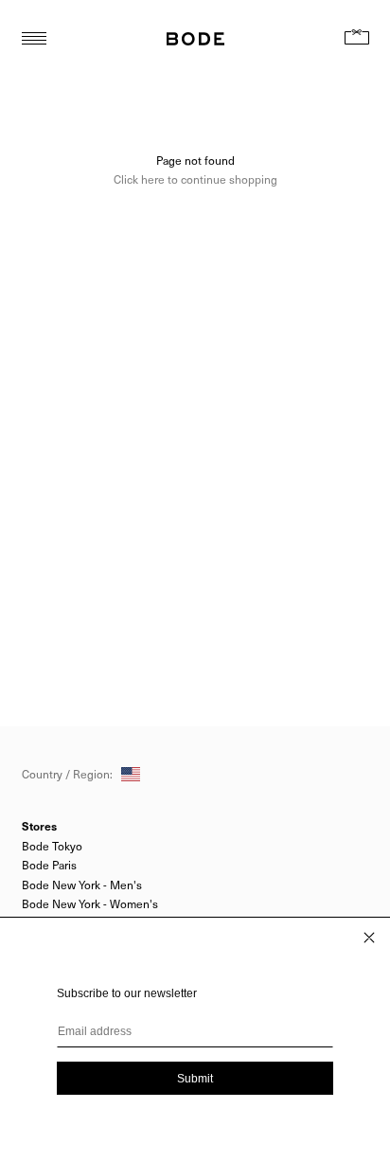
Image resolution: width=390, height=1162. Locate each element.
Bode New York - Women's (90, 903)
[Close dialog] (369, 937)
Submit (195, 1078)
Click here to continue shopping (195, 179)
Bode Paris (49, 864)
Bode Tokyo (52, 845)
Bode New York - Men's (82, 884)
